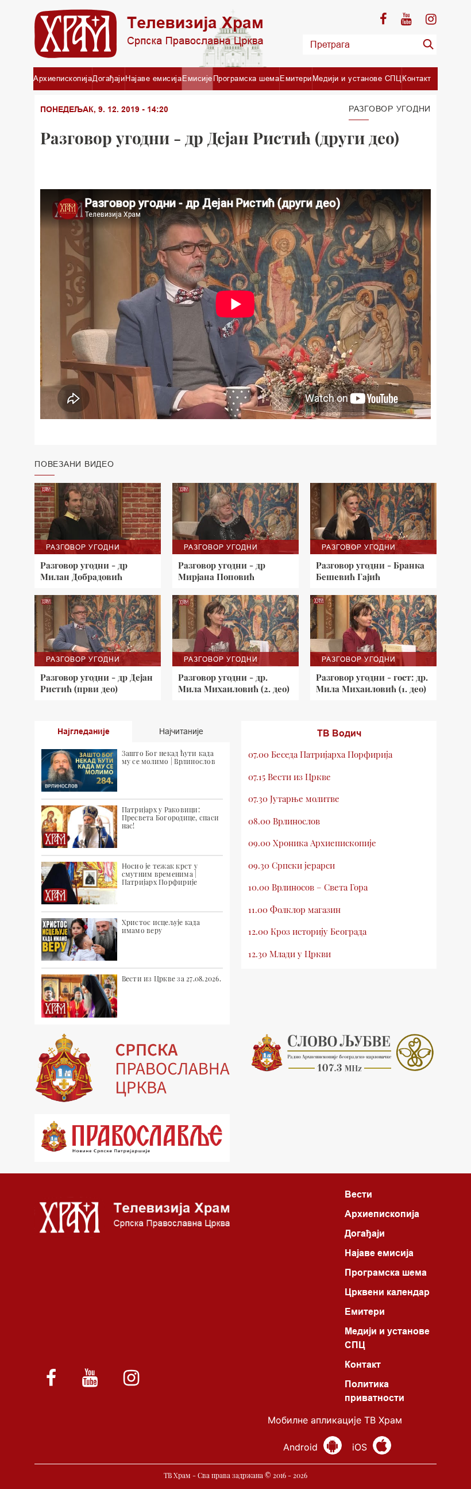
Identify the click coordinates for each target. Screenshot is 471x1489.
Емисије (197, 78)
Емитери (296, 78)
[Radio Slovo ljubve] (339, 1053)
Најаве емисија (153, 78)
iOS (361, 1447)
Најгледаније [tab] (83, 731)
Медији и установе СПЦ (357, 78)
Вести (358, 1194)
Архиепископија (62, 78)
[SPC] (132, 1068)
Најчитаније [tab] (181, 731)
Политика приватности (374, 1391)
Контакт (416, 78)
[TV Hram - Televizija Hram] (148, 33)
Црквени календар (387, 1292)
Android (302, 1447)
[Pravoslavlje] (132, 1138)
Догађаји (108, 78)
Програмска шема (246, 78)
